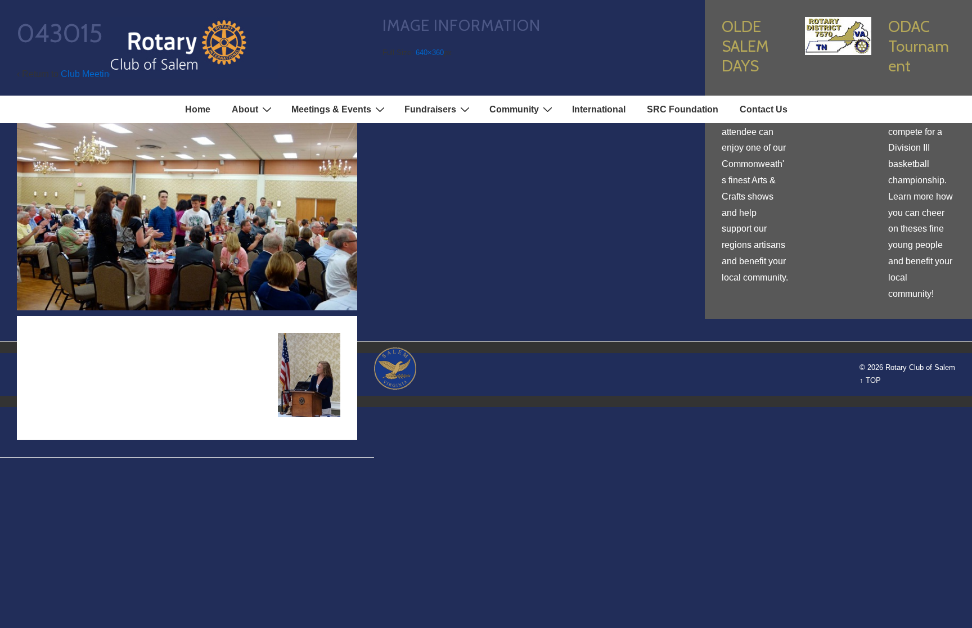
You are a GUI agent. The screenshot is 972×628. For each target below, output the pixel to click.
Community (514, 109)
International (599, 109)
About (245, 109)
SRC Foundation (682, 109)
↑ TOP (870, 380)
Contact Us (764, 109)
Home (197, 109)
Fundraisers (430, 109)
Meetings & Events (331, 109)
